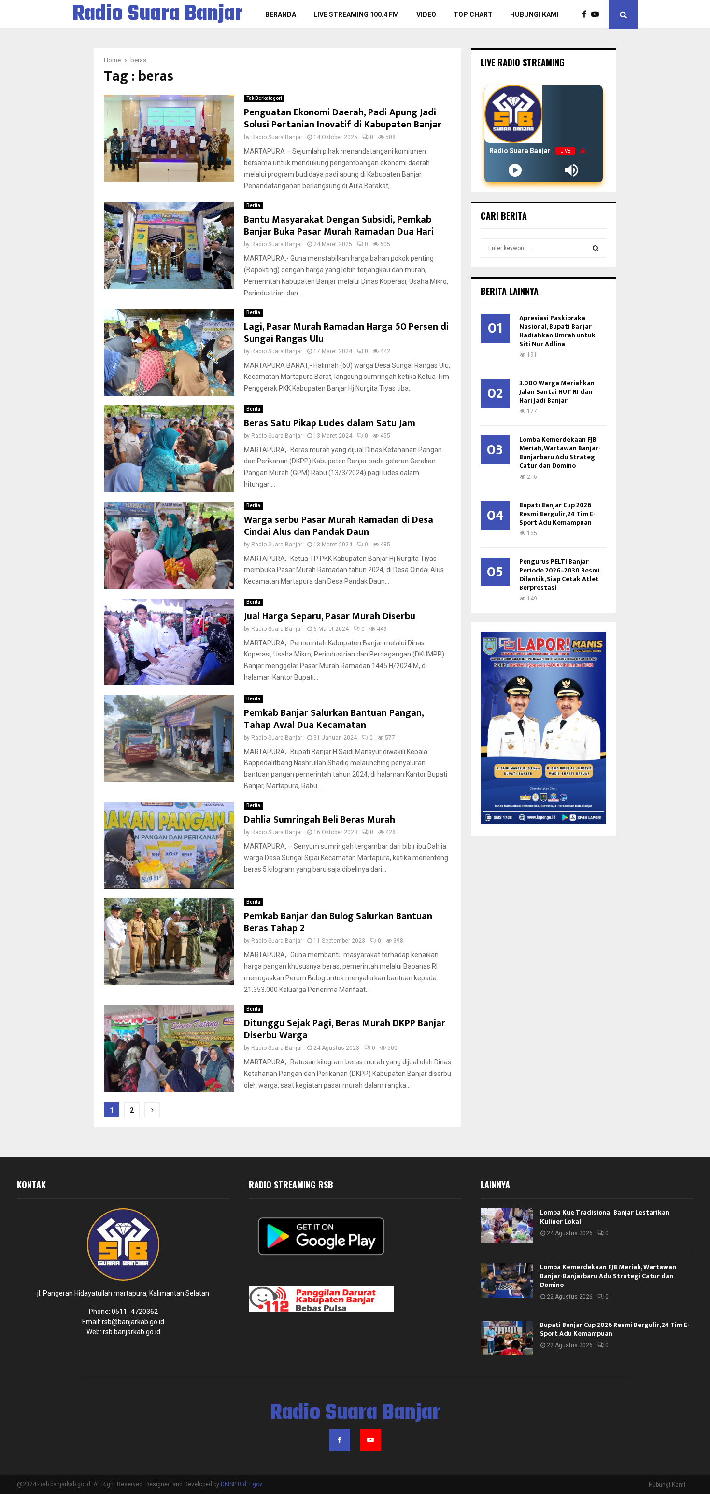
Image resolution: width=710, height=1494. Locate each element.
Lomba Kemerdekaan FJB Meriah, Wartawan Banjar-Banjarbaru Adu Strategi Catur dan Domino (560, 452)
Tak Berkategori (264, 98)
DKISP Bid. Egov (241, 1484)
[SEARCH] (595, 248)
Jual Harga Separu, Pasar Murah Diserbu (329, 616)
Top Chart (473, 14)
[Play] (515, 170)
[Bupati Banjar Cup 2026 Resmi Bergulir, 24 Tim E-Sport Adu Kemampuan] (507, 1338)
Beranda (280, 14)
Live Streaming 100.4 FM (356, 14)
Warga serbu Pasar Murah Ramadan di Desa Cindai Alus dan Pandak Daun (338, 526)
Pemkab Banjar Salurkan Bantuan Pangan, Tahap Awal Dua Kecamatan (334, 719)
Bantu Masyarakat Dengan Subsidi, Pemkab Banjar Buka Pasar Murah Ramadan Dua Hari (339, 225)
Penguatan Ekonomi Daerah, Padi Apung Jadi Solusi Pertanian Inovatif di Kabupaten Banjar (342, 118)
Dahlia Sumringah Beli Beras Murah (319, 819)
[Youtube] (597, 14)
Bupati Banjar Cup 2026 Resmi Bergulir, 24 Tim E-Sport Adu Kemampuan (557, 514)
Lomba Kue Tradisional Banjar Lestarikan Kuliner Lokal (604, 1217)
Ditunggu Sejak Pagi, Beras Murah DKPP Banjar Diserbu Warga (344, 1029)
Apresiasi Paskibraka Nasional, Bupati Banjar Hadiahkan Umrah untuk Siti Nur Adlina (557, 330)
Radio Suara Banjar (157, 14)
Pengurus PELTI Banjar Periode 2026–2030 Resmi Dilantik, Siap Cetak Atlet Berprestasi (559, 574)
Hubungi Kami (534, 14)
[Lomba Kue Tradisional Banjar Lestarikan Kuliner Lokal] (507, 1225)
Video (426, 14)
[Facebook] (586, 14)
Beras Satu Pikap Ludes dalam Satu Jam (329, 423)
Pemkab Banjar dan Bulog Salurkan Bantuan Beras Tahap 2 (338, 922)
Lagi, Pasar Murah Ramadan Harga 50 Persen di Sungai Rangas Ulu (346, 333)
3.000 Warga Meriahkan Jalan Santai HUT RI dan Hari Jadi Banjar (557, 391)
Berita (253, 205)
